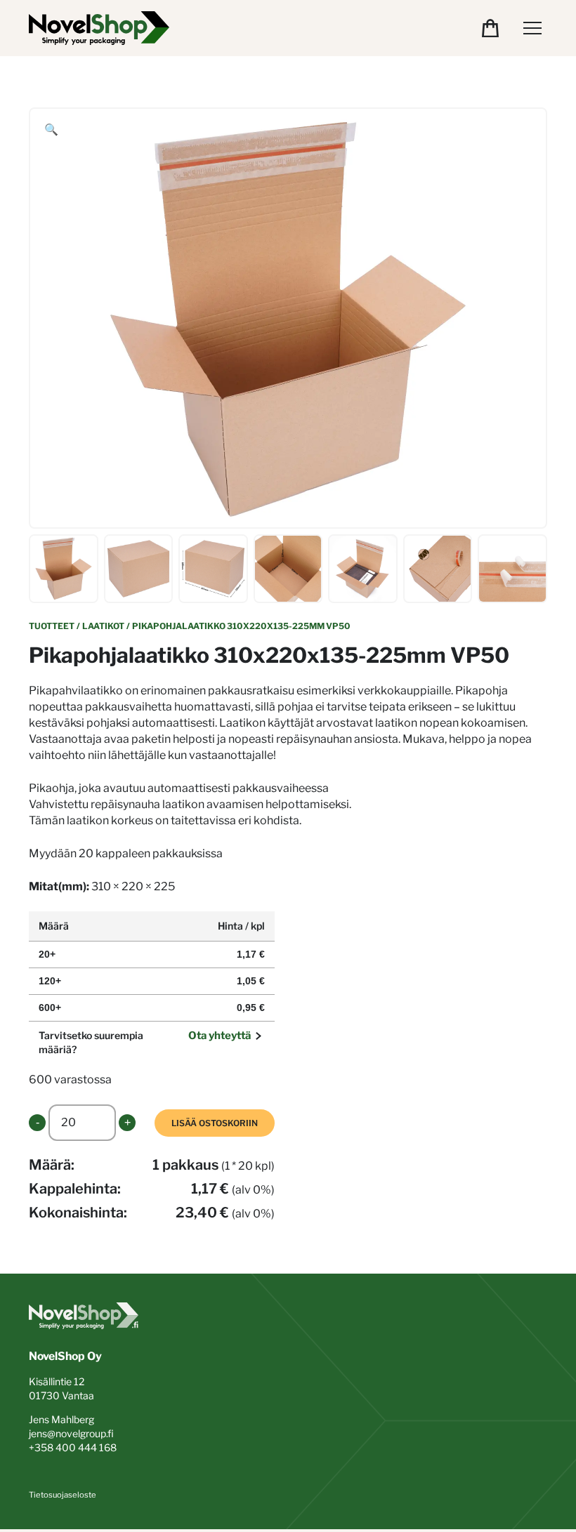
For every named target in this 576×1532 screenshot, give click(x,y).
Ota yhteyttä (219, 1035)
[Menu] (532, 28)
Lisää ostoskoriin (214, 1123)
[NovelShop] (99, 28)
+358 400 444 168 (73, 1447)
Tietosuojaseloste (62, 1495)
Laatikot (103, 626)
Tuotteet (51, 626)
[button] (51, 130)
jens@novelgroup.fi (71, 1433)
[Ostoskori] (490, 28)
